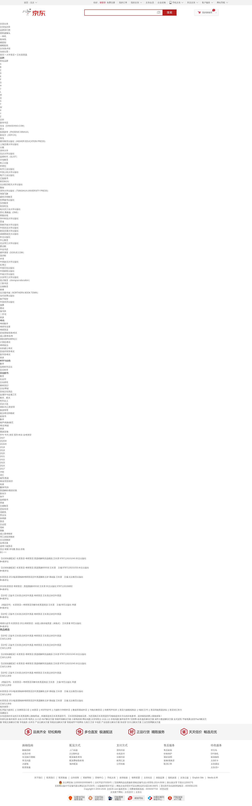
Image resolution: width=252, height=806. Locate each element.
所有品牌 (4, 61)
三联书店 (4, 283)
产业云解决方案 (42, 722)
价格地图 (115, 719)
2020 (2, 453)
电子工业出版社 (7, 175)
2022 (2, 459)
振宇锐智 (4, 299)
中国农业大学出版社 (9, 228)
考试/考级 (4, 425)
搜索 (169, 12)
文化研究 (4, 382)
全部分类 (4, 24)
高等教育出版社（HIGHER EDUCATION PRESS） (23, 141)
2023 (2, 462)
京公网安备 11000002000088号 (77, 782)
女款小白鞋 (22, 719)
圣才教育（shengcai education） (15, 280)
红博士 (3, 265)
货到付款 (121, 750)
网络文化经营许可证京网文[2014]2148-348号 (137, 786)
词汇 (2, 475)
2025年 (3, 441)
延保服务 (215, 757)
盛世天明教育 (6, 197)
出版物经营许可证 (105, 786)
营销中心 (99, 777)
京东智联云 (96, 719)
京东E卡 (214, 760)
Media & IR (213, 777)
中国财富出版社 (7, 271)
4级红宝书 (143, 710)
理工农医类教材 (7, 537)
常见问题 (26, 760)
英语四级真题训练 (159, 710)
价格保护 (168, 753)
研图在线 (4, 215)
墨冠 (2, 308)
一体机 (3, 36)
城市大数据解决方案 (164, 719)
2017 (2, 469)
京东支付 (129, 792)
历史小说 (4, 404)
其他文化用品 (6, 391)
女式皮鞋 (178, 719)
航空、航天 (5, 398)
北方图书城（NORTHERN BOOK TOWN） (19, 292)
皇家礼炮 (4, 719)
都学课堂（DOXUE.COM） (12, 252)
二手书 (3, 314)
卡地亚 (98, 722)
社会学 (3, 379)
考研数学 (4, 323)
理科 (2, 527)
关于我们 (38, 777)
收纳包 (3, 39)
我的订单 (123, 2)
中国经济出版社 (7, 302)
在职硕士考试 (6, 348)
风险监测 (160, 777)
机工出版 (4, 163)
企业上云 (106, 719)
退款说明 (168, 757)
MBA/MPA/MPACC (8, 339)
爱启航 (3, 246)
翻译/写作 (4, 487)
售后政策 (168, 750)
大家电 (25, 764)
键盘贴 (3, 42)
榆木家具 (13, 719)
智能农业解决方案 (58, 722)
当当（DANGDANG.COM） (13, 126)
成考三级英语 (6, 546)
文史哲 (3, 524)
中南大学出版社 (7, 274)
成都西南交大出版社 (9, 234)
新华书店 (4, 123)
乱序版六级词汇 (7, 710)
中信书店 (4, 249)
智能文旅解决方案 (11, 722)
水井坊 (31, 722)
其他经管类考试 (7, 351)
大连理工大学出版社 (9, 277)
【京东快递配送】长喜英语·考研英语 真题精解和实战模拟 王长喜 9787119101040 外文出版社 (43, 558)
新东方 (3, 493)
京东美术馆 (5, 48)
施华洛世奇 (124, 719)
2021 (2, 456)
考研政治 (4, 345)
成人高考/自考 (6, 336)
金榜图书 (4, 500)
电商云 (31, 719)
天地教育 (4, 160)
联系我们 (50, 777)
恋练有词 (4, 509)
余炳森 (3, 518)
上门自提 (73, 750)
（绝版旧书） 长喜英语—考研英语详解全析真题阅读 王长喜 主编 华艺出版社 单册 (38, 605)
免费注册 (111, 2)
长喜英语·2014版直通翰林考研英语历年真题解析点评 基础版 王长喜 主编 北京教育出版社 (41, 577)
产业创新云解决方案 (110, 722)
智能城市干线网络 (75, 722)
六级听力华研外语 (62, 710)
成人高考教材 (6, 534)
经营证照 (164, 789)
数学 (2, 364)
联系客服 (26, 767)
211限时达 (74, 753)
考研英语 (4, 330)
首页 (2, 55)
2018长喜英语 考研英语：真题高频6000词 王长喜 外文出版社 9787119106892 (36, 586)
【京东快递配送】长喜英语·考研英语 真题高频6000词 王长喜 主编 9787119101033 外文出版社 (44, 568)
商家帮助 (87, 777)
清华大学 (4, 150)
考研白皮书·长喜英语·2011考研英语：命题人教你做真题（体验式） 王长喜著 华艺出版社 (40, 623)
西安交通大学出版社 (9, 231)
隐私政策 (172, 777)
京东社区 (148, 777)
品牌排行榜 (5, 30)
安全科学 (4, 370)
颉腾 (2, 305)
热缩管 (123, 722)
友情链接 (123, 777)
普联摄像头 (5, 33)
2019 (2, 450)
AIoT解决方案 (48, 719)
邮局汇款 (121, 760)
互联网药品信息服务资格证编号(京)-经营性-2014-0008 (139, 782)
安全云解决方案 (134, 722)
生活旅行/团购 (28, 757)
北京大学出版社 (7, 153)
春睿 (2, 289)
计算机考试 (5, 342)
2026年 (3, 444)
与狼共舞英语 (96, 710)
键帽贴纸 (4, 45)
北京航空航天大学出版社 (11, 184)
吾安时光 (4, 206)
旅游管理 (4, 410)
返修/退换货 (169, 760)
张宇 (2, 496)
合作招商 (75, 777)
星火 (2, 129)
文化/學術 (4, 388)
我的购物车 (207, 12)
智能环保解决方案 (63, 719)
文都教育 (4, 286)
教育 (2, 376)
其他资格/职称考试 (8, 333)
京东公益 (184, 777)
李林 (2, 503)
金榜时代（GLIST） (9, 157)
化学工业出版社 (7, 169)
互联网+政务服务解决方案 (142, 719)
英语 (2, 521)
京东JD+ (215, 767)
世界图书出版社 (7, 200)
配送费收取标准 (76, 760)
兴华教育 (4, 203)
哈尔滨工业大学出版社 (10, 209)
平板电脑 (186, 719)
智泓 (2, 138)
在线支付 (121, 753)
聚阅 (2, 187)
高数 (2, 530)
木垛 (2, 259)
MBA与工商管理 (7, 407)
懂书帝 (3, 311)
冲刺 (2, 472)
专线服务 (24, 722)
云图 (2, 147)
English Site (198, 777)
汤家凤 (3, 512)
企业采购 (162, 2)
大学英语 (10, 55)
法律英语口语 (23, 710)
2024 (2, 466)
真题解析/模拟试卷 (8, 490)
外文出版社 (5, 237)
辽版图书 (4, 178)
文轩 (2, 119)
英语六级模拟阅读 (127, 710)
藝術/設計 (4, 385)
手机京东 (176, 2)
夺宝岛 (214, 750)
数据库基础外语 (80, 710)
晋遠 (2, 221)
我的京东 (135, 2)
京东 (45, 14)
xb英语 (35, 710)
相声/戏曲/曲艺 (6, 422)
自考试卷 (4, 543)
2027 (2, 438)
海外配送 (73, 764)
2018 (2, 447)
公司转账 (121, 764)
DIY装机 (214, 753)
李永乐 (3, 515)
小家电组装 (77, 719)
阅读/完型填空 (6, 481)
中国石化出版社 (7, 268)
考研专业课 (5, 326)
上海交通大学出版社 (9, 144)
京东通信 (215, 764)
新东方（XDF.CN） (9, 135)
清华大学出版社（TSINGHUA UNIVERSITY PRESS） (24, 191)
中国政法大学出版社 (9, 262)
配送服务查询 (75, 757)
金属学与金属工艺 (8, 394)
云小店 (38, 719)
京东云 (139, 792)
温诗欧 (3, 255)
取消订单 (168, 764)
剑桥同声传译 (111, 710)
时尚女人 (4, 401)
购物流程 (26, 750)
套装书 (3, 416)
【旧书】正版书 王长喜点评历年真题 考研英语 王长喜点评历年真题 (30, 595)
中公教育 (4, 240)
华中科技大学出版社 (9, 218)
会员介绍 (26, 753)
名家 (2, 484)
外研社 (3, 166)
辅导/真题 (4, 478)
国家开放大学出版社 (9, 225)
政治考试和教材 (7, 413)
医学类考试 (5, 354)
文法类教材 (5, 540)
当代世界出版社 (7, 296)
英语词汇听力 (176, 710)
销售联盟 (136, 777)
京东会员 (150, 2)
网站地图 (86, 719)
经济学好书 (46, 710)
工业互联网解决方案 (151, 722)
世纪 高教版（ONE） (9, 212)
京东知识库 (5, 27)
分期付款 (121, 757)
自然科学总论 (6, 367)
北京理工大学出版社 (9, 243)
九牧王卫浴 (89, 722)
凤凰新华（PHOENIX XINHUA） (15, 132)
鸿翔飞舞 (4, 194)
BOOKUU (4, 181)
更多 (2, 317)
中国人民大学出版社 (9, 172)
